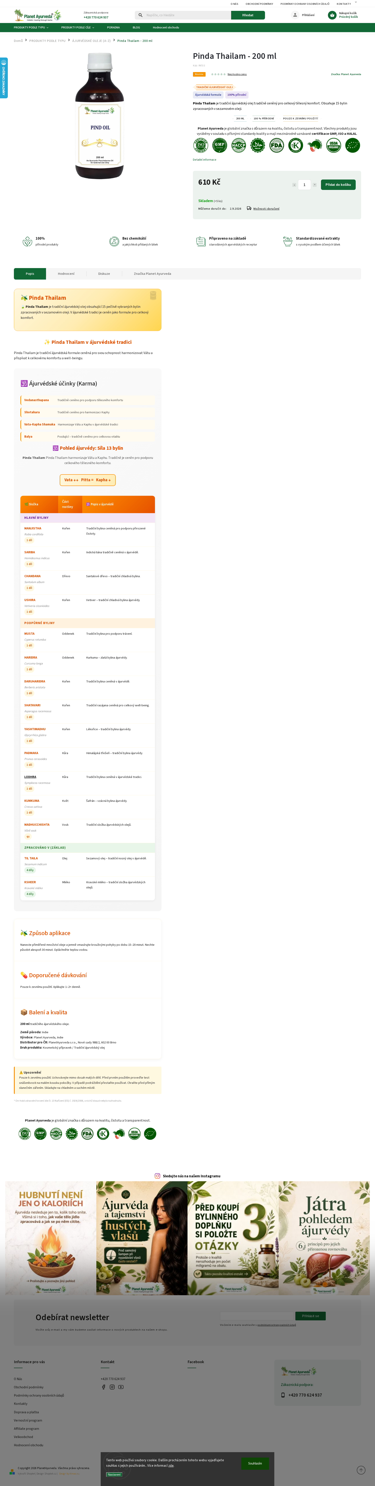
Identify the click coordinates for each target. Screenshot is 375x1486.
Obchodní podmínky (259, 4)
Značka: (346, 74)
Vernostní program (28, 1420)
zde (171, 1465)
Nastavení (114, 1474)
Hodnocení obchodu (28, 1445)
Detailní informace (204, 160)
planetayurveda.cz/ (112, 1387)
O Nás (234, 4)
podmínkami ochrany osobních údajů (276, 1325)
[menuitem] (34, 27)
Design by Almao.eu (69, 1474)
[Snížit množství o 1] (294, 185)
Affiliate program (26, 1428)
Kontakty (344, 4)
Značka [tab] (152, 273)
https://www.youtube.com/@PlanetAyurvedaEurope (120, 1387)
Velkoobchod (23, 1437)
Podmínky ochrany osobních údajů (305, 4)
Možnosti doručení (266, 209)
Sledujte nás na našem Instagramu (191, 1176)
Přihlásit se (310, 1316)
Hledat (247, 15)
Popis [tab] (30, 273)
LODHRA (30, 777)
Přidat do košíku (338, 184)
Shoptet (31, 1474)
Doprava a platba (26, 1412)
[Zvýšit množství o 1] (315, 185)
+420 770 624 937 (113, 1379)
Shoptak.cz (50, 1474)
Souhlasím (255, 1463)
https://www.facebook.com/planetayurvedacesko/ (103, 1387)
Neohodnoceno (237, 74)
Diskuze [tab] (104, 273)
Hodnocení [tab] (66, 273)
